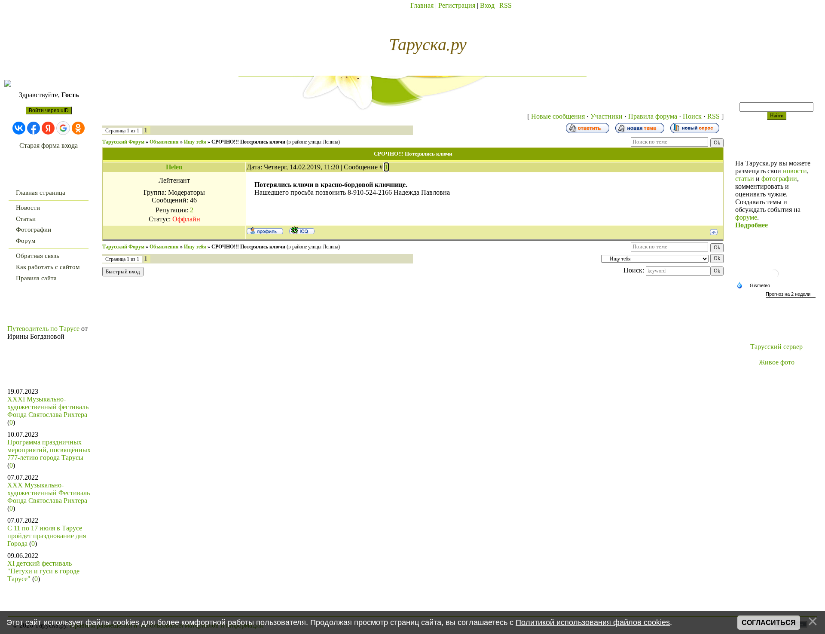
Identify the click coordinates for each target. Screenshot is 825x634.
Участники (606, 116)
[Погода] (755, 285)
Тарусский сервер (776, 346)
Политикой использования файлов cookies (593, 622)
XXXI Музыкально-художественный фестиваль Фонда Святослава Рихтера (48, 406)
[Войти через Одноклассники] (78, 128)
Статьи (26, 218)
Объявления (164, 142)
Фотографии (33, 229)
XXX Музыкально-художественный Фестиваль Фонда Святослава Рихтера (48, 492)
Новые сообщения (558, 116)
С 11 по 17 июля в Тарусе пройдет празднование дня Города (46, 535)
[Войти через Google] (63, 128)
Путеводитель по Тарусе (43, 328)
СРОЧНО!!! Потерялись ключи (248, 142)
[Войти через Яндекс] (48, 128)
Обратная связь (37, 255)
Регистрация (456, 5)
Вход (487, 5)
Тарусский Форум (123, 142)
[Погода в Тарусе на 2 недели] (791, 295)
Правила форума (652, 116)
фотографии (779, 178)
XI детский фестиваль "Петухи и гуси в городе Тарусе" (43, 571)
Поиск (692, 116)
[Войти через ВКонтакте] (18, 128)
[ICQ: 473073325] (302, 230)
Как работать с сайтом (48, 266)
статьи (744, 178)
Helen (174, 167)
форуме (746, 217)
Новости (28, 207)
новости (795, 171)
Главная (422, 5)
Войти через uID (49, 110)
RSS (505, 5)
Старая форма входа (48, 145)
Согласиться (769, 622)
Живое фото (776, 362)
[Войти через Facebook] (33, 128)
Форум (26, 240)
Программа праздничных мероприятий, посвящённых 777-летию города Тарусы (49, 449)
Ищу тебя (195, 142)
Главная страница (40, 192)
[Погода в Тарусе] (776, 279)
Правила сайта (36, 278)
